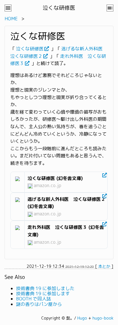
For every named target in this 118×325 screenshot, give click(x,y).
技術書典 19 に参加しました (45, 288)
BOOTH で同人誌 (33, 299)
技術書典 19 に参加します (43, 293)
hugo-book (103, 318)
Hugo (82, 318)
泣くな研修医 (30, 48)
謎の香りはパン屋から (39, 304)
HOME (11, 18)
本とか (104, 266)
